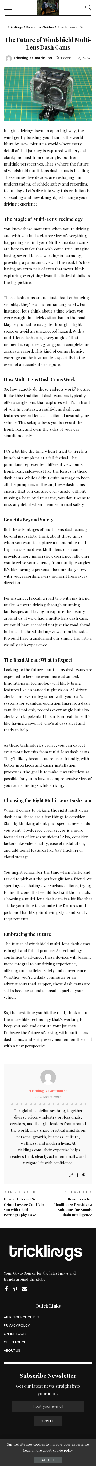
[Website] (71, 1175)
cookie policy (63, 1450)
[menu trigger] (10, 7)
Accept (48, 1460)
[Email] (24, 1289)
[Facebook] (77, 1175)
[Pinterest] (84, 1175)
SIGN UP (48, 1421)
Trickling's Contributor (33, 58)
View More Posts (48, 1096)
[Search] (87, 7)
